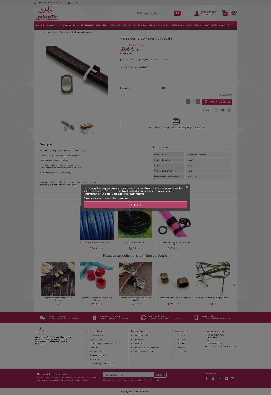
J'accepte (135, 204)
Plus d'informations (93, 197)
